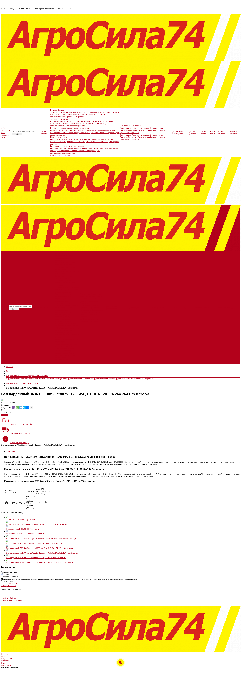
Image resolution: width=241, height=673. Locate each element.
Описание (10, 451)
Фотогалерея (136, 128)
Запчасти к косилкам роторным (80, 142)
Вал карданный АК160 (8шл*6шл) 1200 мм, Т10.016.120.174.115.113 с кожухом (40, 548)
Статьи (4, 663)
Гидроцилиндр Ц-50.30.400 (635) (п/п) (22, 529)
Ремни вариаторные (58, 148)
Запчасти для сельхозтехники (62, 153)
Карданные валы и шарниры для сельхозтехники (90, 112)
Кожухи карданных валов (61, 130)
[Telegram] (20, 407)
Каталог (9, 371)
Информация (125, 128)
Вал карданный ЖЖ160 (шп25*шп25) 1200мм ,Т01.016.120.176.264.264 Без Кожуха (42, 553)
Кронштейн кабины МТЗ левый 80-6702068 (25, 534)
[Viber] (13, 407)
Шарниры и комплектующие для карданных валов (63, 316)
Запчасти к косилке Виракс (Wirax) (89, 139)
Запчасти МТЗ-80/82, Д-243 (62, 123)
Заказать (4, 415)
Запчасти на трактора (59, 112)
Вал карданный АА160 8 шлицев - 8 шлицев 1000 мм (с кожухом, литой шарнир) (41, 538)
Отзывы (146, 128)
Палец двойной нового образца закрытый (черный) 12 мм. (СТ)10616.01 (37, 524)
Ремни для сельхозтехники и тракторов (77, 114)
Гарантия (124, 130)
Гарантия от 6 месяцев (19, 443)
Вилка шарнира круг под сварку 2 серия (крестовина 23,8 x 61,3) (34, 543)
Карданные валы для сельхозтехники (64, 309)
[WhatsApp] (17, 407)
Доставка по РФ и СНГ (20, 433)
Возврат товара (156, 128)
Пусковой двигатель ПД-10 (86, 123)
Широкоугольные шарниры (84, 130)
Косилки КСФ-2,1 (102, 142)
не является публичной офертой (28, 605)
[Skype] (24, 407)
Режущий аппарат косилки (61, 139)
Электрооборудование (75, 126)
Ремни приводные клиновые (100, 148)
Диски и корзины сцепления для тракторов (94, 121)
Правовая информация (129, 133)
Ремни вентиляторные (77, 148)
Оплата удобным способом (21, 424)
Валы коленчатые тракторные (63, 121)
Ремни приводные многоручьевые (63, 352)
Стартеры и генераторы (74, 117)
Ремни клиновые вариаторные (87, 151)
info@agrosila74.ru (8, 598)
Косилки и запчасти (58, 137)
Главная (9, 367)
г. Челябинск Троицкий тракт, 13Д (10, 594)
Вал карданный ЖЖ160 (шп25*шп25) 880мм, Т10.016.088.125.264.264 (36, 558)
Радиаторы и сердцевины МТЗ (67, 291)
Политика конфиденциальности (151, 130)
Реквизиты (132, 130)
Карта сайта (6, 665)
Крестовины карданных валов (77, 133)
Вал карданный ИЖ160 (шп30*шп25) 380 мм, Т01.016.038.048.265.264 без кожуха (41, 562)
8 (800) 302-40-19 (4, 307)
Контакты (5, 661)
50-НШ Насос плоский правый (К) (21, 519)
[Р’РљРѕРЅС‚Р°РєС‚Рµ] (27, 407)
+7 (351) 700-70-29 (9, 583)
